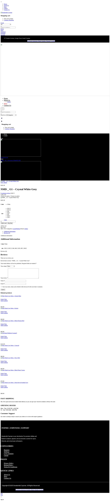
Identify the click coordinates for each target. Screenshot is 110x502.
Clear (5, 220)
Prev (2, 138)
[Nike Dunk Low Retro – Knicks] (9, 308)
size (2, 213)
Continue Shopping (9, 20)
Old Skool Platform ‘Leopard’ (11, 341)
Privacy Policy (8, 463)
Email (3, 283)
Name (3, 280)
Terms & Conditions (10, 467)
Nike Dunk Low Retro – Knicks (11, 316)
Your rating (4, 266)
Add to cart (3, 223)
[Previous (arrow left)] (3, 251)
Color (2, 204)
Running (6, 450)
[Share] (104, 2)
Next (2, 159)
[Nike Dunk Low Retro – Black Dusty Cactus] (13, 370)
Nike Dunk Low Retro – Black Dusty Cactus (15, 378)
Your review (4, 278)
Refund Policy (8, 465)
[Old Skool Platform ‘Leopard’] (9, 333)
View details (4, 182)
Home (5, 134)
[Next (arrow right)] (107, 251)
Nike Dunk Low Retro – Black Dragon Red (15, 328)
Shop (5, 476)
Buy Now (10, 223)
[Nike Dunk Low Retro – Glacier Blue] (11, 296)
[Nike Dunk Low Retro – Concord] (10, 345)
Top (2, 493)
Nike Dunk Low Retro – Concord (12, 353)
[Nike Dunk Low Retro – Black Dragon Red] (12, 320)
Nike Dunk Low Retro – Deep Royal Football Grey (17, 390)
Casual (5, 135)
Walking (18, 228)
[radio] (9, 204)
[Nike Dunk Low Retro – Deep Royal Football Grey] (14, 382)
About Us (7, 474)
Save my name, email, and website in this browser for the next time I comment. (23, 286)
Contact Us (7, 478)
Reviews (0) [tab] (7, 233)
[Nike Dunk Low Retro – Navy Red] (10, 358)
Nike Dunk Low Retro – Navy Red (12, 366)
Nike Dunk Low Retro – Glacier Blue (13, 304)
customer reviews (5, 193)
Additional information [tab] (9, 231)
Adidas (26, 228)
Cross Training (9, 453)
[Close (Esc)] (108, 2)
